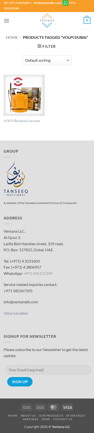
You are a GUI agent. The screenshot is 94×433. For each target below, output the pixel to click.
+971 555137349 (37, 273)
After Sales (75, 415)
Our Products (51, 415)
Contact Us (62, 419)
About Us (28, 415)
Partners (30, 419)
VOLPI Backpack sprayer (22, 121)
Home (12, 37)
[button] (6, 21)
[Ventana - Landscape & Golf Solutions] (47, 20)
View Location (16, 313)
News (45, 419)
